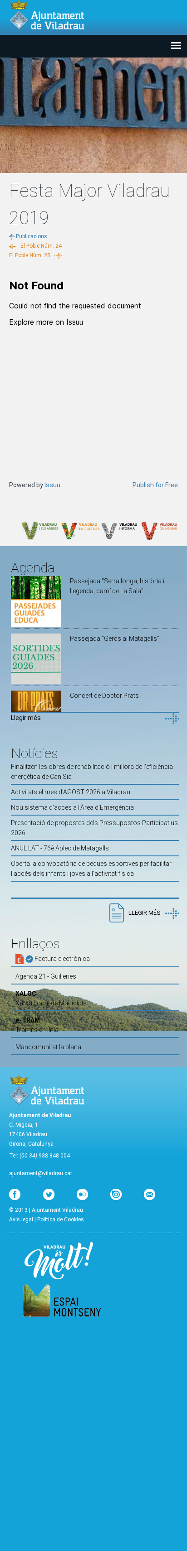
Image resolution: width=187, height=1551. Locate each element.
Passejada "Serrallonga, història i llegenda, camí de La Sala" (117, 586)
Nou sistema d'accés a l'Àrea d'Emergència (72, 807)
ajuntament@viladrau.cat (40, 1173)
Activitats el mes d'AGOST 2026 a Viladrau (70, 792)
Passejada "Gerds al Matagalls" (114, 638)
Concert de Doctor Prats (104, 695)
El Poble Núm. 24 (41, 246)
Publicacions (31, 236)
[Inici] (46, 15)
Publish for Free (155, 485)
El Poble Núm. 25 (29, 255)
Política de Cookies (60, 1219)
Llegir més (26, 717)
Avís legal (21, 1219)
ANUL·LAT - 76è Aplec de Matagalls (60, 848)
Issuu (52, 485)
